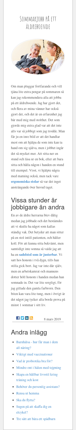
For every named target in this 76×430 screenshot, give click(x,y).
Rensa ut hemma (27, 393)
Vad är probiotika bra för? (34, 361)
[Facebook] (18, 318)
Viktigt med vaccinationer (34, 354)
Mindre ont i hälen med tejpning (38, 367)
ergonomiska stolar (25, 181)
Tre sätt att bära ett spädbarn (35, 418)
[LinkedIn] (26, 318)
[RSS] (31, 318)
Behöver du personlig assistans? (38, 386)
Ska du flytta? (25, 400)
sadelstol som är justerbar (38, 254)
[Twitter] (22, 318)
